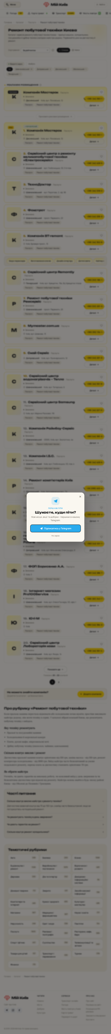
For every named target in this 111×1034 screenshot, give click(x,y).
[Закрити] (80, 496)
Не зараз (55, 535)
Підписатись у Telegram (57, 528)
